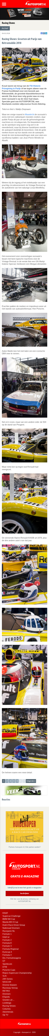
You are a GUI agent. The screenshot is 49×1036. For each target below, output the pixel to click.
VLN (5, 976)
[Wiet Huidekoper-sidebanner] (24, 827)
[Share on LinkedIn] (46, 33)
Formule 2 (7, 940)
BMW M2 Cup (9, 919)
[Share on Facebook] (42, 33)
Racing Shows (9, 1006)
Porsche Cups (9, 970)
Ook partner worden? (32, 847)
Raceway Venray (10, 988)
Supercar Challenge (11, 916)
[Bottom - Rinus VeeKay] (24, 790)
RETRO (6, 991)
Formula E (7, 943)
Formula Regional (11, 949)
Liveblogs (7, 1003)
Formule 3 (7, 946)
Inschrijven (24, 894)
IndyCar (6, 937)
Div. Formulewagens (12, 958)
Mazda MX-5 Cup (10, 922)
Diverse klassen (10, 985)
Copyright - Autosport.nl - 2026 (24, 1032)
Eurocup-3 (7, 952)
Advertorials (8, 1012)
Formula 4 (7, 955)
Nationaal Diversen (11, 928)
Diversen (7, 994)
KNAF (5, 913)
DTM (5, 967)
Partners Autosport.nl (16, 847)
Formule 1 (7, 934)
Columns (7, 1009)
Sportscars (7, 964)
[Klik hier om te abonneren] (24, 870)
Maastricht (29, 114)
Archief (5, 28)
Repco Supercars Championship (17, 973)
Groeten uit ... (8, 1000)
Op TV (5, 1015)
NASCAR (7, 982)
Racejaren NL (9, 931)
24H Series (8, 979)
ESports (6, 997)
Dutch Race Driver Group (14, 925)
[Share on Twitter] (44, 33)
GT (4, 961)
